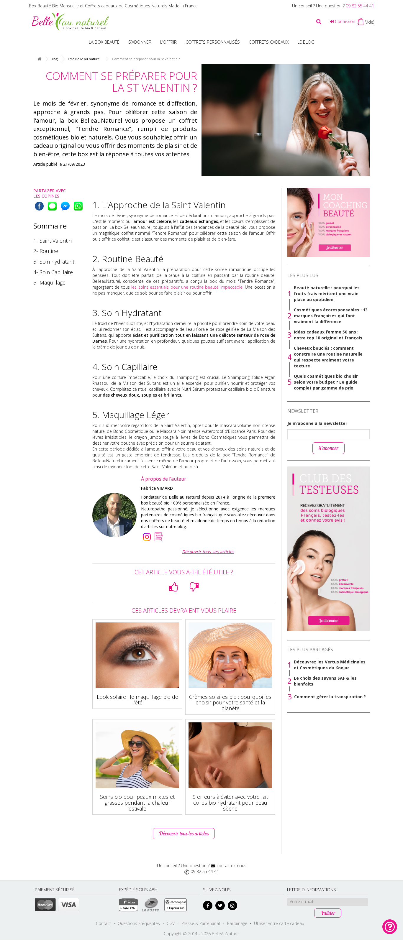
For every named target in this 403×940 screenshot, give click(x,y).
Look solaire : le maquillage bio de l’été (137, 699)
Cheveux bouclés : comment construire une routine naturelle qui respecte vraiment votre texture (328, 357)
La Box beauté (104, 42)
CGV (171, 923)
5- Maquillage (49, 282)
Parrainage (237, 923)
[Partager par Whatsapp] (78, 206)
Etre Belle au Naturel (84, 59)
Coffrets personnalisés (213, 42)
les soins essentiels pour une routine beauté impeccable (186, 287)
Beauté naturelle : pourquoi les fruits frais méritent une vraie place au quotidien (327, 293)
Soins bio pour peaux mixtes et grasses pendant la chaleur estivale (137, 802)
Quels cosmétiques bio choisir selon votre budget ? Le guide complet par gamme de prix (326, 382)
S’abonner (139, 42)
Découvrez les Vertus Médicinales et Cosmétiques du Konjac (330, 665)
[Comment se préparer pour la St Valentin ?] (286, 120)
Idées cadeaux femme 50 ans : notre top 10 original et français (328, 335)
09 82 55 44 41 (360, 6)
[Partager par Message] (52, 206)
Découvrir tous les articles (184, 833)
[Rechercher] (319, 22)
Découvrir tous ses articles (208, 551)
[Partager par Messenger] (65, 206)
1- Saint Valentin (52, 240)
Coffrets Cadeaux (269, 42)
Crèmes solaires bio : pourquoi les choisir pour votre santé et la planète (230, 702)
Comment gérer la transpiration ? (330, 696)
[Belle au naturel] (70, 21)
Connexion (344, 21)
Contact (103, 923)
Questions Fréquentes (139, 923)
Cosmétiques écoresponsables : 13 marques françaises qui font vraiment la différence (331, 315)
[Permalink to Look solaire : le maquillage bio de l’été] (137, 655)
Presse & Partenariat (200, 923)
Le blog (305, 42)
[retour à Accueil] (39, 59)
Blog (54, 59)
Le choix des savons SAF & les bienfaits (325, 681)
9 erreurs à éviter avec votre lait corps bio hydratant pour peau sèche (230, 802)
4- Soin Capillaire (53, 272)
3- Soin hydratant (53, 261)
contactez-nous (231, 865)
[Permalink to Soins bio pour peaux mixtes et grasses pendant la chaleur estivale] (137, 755)
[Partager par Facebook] (39, 206)
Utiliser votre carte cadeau (279, 923)
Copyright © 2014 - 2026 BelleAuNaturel (202, 933)
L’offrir (168, 42)
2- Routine (45, 250)
